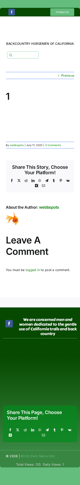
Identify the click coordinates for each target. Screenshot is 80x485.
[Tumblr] (54, 430)
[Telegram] (47, 430)
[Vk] (69, 430)
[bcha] (20, 353)
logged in (33, 270)
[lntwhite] (20, 385)
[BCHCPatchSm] (59, 344)
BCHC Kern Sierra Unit (38, 456)
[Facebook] (10, 430)
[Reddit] (25, 430)
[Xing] (10, 435)
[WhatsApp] (40, 430)
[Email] (43, 435)
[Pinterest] (61, 430)
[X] (17, 430)
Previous (67, 75)
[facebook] (11, 12)
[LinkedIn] (32, 430)
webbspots (17, 145)
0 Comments (53, 145)
